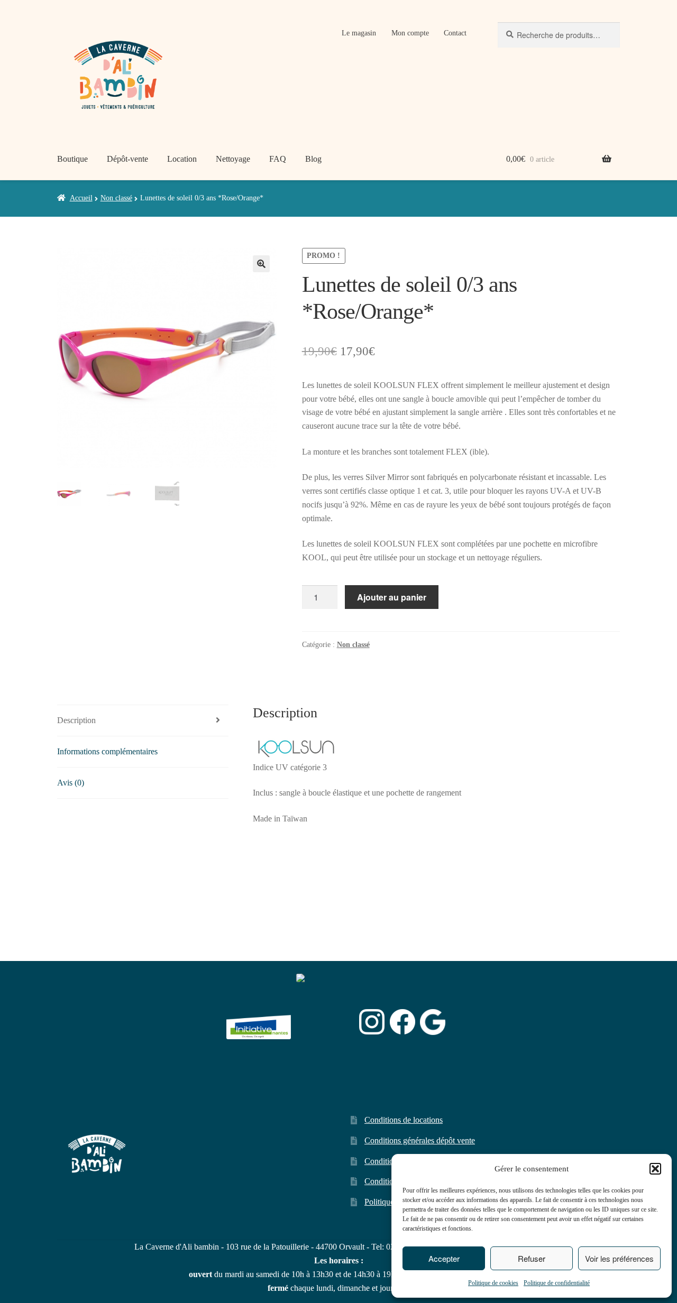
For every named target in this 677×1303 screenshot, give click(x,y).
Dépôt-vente (127, 158)
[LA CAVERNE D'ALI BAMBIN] (322, 1050)
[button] (655, 1168)
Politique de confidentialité (557, 1283)
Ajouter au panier (391, 597)
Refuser (531, 1258)
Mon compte (410, 33)
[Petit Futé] (325, 1022)
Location (182, 158)
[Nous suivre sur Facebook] (402, 1021)
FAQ (277, 158)
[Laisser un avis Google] (432, 1022)
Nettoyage (233, 158)
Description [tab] (76, 720)
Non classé (116, 198)
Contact (455, 33)
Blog (313, 158)
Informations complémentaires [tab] (107, 751)
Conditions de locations (403, 1119)
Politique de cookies (493, 1283)
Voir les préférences (619, 1258)
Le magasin (359, 33)
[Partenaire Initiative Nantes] (258, 1022)
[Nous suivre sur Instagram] (372, 1021)
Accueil (81, 198)
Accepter (444, 1258)
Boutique (72, 158)
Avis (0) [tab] (70, 782)
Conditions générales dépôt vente (419, 1140)
